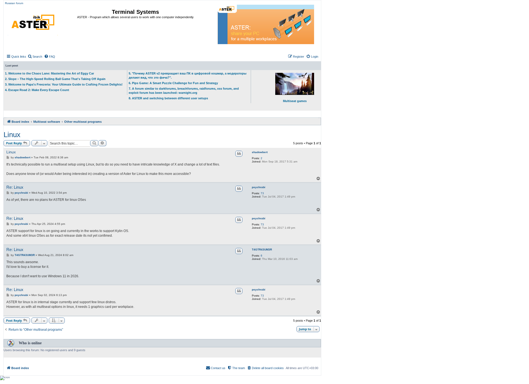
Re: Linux (14, 187)
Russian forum (14, 3)
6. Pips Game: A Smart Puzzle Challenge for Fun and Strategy (173, 83)
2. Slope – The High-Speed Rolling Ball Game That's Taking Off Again (55, 79)
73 (262, 193)
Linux (12, 134)
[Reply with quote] (238, 154)
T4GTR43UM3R (262, 249)
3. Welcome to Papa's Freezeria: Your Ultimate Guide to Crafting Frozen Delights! (64, 84)
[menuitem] (35, 56)
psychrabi (258, 187)
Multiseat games (295, 101)
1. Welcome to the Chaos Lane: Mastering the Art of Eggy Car (49, 73)
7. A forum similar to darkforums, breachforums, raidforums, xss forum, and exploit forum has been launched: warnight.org (184, 90)
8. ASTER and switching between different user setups (168, 98)
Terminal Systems (135, 12)
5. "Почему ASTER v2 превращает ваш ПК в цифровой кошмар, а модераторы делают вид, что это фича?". (187, 75)
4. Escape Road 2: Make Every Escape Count (37, 90)
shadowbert (260, 152)
